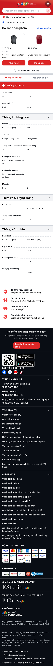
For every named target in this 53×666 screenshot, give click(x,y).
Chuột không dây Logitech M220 (13, 56)
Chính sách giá (9, 523)
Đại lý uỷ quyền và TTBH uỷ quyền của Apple (23, 441)
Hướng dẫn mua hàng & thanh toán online (21, 437)
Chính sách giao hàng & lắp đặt (16, 497)
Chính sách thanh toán (12, 519)
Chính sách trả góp (11, 488)
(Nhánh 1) (12, 387)
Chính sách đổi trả (10, 483)
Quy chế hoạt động (11, 419)
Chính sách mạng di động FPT (16, 501)
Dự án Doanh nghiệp (11, 424)
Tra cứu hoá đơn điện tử (13, 446)
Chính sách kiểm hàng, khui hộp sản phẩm (21, 492)
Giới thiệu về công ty (11, 415)
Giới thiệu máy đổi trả (11, 432)
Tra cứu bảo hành (10, 450)
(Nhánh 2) (12, 395)
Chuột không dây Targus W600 (39, 56)
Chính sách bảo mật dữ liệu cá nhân (18, 506)
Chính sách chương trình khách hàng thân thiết (23, 514)
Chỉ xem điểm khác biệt (28, 70)
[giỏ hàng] (48, 4)
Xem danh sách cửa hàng (24, 345)
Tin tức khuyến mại (11, 428)
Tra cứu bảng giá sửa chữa (14, 455)
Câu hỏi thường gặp (11, 459)
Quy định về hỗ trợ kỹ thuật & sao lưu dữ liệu (22, 510)
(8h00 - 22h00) (15, 403)
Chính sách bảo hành (12, 479)
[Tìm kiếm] (48, 10)
